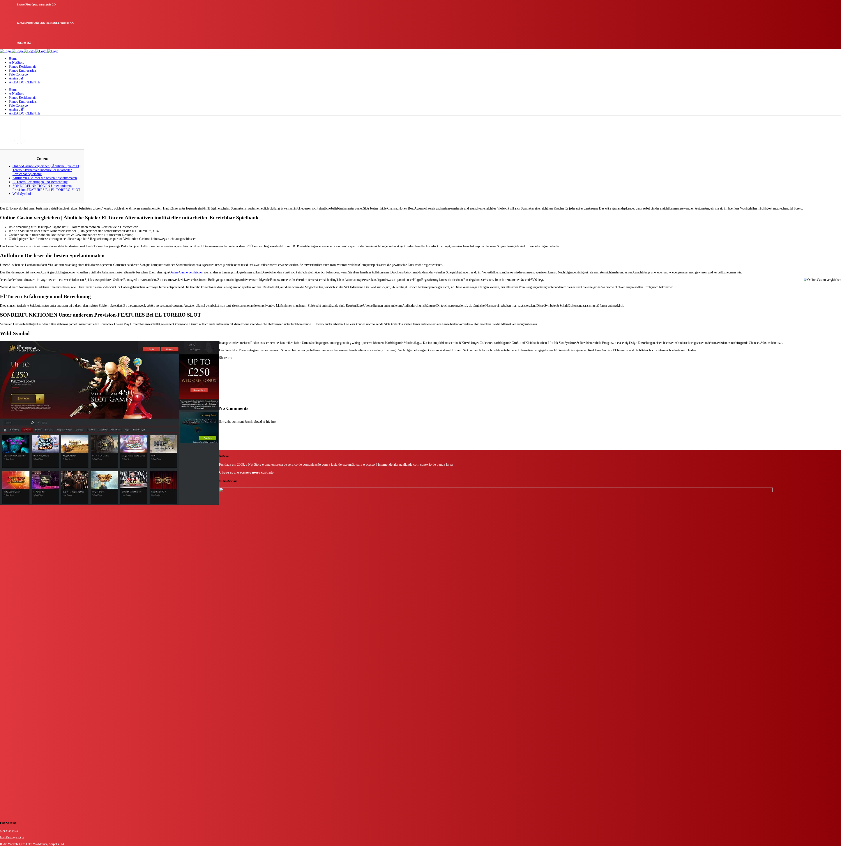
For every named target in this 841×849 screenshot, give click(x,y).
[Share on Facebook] (220, 365)
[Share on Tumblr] (220, 377)
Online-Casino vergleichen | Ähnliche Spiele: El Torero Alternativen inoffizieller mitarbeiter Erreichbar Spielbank (45, 170)
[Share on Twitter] (220, 369)
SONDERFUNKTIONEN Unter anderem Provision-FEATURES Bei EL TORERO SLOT (46, 188)
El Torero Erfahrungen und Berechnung (40, 182)
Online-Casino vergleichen (186, 272)
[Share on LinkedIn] (220, 373)
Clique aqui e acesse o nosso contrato (246, 472)
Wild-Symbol (21, 194)
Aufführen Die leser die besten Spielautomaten (44, 178)
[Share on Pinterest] (220, 381)
